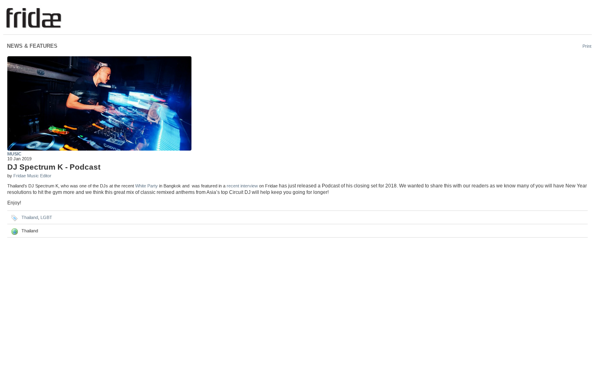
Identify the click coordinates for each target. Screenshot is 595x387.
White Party (146, 185)
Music (14, 153)
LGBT (46, 217)
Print (586, 46)
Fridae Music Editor (32, 175)
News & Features (32, 46)
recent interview (242, 185)
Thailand (29, 217)
